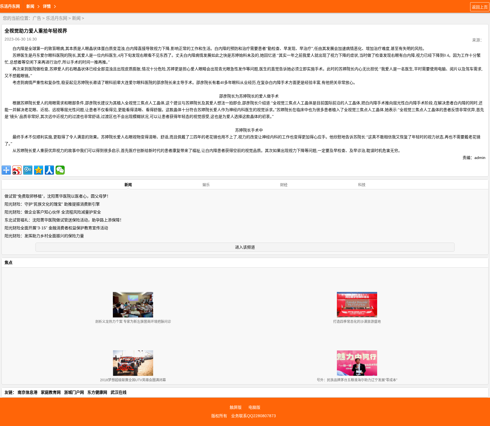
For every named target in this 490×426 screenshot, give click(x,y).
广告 (37, 18)
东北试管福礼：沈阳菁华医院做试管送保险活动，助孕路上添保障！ (64, 220)
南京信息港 (27, 392)
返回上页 (480, 7)
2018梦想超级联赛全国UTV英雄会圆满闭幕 (133, 380)
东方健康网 (97, 392)
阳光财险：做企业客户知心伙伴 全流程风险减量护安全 (53, 212)
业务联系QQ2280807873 (253, 416)
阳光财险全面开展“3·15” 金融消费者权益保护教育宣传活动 (56, 228)
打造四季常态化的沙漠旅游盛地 (357, 322)
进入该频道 (245, 247)
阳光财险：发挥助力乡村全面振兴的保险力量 (44, 236)
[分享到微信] (60, 170)
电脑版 (254, 407)
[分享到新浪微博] (17, 170)
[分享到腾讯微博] (27, 170)
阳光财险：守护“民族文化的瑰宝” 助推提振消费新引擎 (52, 204)
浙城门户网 (74, 392)
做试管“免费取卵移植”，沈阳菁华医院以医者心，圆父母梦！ (58, 196)
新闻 (76, 18)
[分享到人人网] (49, 170)
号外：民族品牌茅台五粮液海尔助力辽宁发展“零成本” (357, 380)
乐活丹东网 (10, 6)
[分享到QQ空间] (38, 170)
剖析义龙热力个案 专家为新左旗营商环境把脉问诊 (133, 322)
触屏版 (236, 407)
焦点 (8, 262)
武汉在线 (118, 392)
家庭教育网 (51, 392)
